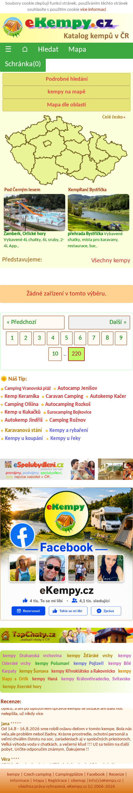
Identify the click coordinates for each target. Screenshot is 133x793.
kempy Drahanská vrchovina (32, 656)
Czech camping (37, 774)
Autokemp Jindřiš (24, 420)
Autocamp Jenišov (77, 388)
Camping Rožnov (67, 420)
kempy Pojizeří (89, 664)
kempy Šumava (34, 671)
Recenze (116, 774)
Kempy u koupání (24, 438)
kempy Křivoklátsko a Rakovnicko (83, 671)
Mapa (77, 50)
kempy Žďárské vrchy (90, 656)
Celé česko (112, 117)
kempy (13, 774)
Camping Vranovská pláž (28, 388)
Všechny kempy (110, 261)
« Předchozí (21, 322)
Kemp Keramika (22, 396)
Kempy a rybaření (68, 430)
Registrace (57, 780)
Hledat (48, 50)
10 (55, 354)
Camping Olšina (21, 404)
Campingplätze (69, 774)
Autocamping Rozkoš (68, 404)
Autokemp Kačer (108, 396)
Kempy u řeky (65, 438)
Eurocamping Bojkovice (69, 412)
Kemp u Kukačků (23, 412)
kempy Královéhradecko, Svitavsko (95, 679)
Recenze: (11, 702)
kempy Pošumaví (52, 664)
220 (76, 354)
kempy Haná (44, 679)
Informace (19, 780)
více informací (93, 9)
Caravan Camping (64, 396)
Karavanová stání (23, 430)
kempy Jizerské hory (22, 687)
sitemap (78, 780)
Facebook (96, 774)
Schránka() (23, 64)
